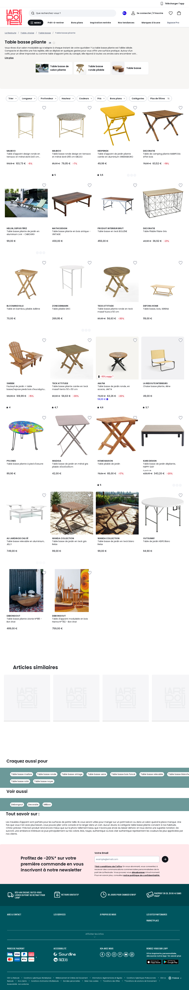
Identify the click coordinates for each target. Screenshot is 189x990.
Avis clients (22, 981)
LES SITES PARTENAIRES (156, 914)
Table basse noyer (43, 781)
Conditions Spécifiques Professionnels (141, 978)
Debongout (17, 804)
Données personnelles (71, 981)
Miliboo (47, 804)
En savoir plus (174, 956)
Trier (10, 98)
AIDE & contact (14, 914)
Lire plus (9, 57)
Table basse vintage (72, 774)
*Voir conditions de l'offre (108, 866)
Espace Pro (173, 22)
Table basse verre (97, 774)
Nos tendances (126, 22)
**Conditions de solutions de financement (140, 981)
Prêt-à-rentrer (56, 22)
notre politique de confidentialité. (141, 875)
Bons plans (77, 22)
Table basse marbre (21, 774)
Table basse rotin (20, 781)
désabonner (138, 872)
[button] (179, 13)
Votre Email (101, 853)
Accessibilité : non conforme (18, 984)
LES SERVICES (59, 914)
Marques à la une (151, 22)
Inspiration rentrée (100, 22)
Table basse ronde (46, 774)
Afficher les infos (94, 933)
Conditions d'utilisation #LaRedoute (45, 981)
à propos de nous (108, 914)
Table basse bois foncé (123, 774)
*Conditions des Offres (111, 981)
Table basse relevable (152, 774)
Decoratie (33, 804)
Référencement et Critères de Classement (72, 978)
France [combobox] (175, 978)
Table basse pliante (65, 33)
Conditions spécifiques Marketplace (37, 978)
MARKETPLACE (152, 920)
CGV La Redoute (13, 978)
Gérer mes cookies (91, 981)
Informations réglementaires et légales (107, 978)
